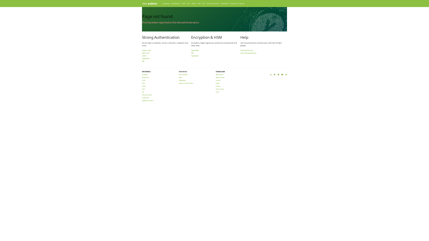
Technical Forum (246, 50)
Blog (180, 77)
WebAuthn (175, 3)
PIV (203, 3)
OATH (194, 3)
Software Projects (237, 3)
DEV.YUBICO (146, 72)
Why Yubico (219, 75)
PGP (199, 3)
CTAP (183, 3)
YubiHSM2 (224, 3)
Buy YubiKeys (183, 75)
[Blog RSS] (271, 75)
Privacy (218, 86)
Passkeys (166, 3)
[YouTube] (282, 75)
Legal (217, 83)
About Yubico (220, 77)
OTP (188, 3)
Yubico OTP (146, 50)
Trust (217, 92)
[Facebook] (278, 75)
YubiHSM (194, 56)
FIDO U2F (145, 53)
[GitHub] (286, 75)
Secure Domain (213, 3)
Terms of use (220, 89)
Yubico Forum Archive (186, 83)
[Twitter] (274, 75)
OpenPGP (145, 58)
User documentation (248, 53)
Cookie (218, 80)
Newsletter (182, 80)
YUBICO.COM (220, 72)
